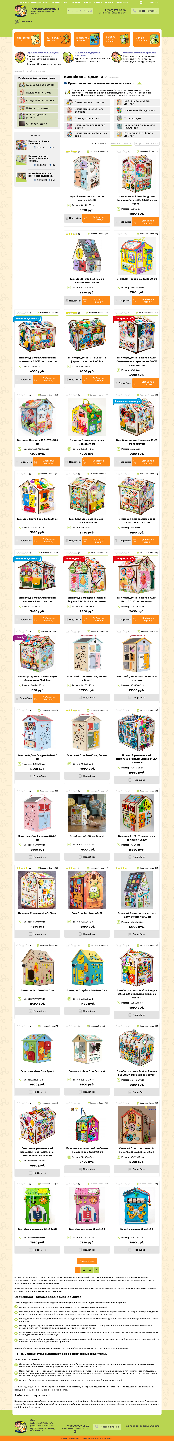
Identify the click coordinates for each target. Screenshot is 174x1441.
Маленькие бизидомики (139, 110)
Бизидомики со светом (89, 102)
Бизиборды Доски (23, 39)
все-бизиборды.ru (46, 11)
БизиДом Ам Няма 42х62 (87, 913)
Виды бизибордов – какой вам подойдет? (40, 174)
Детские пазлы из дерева (111, 39)
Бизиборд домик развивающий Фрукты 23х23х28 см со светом (87, 599)
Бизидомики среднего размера (89, 110)
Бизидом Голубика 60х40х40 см (87, 990)
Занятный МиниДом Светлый (87, 1071)
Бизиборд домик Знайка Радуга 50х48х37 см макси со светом (137, 1073)
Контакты (98, 2)
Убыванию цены (120, 143)
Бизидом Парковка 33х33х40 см (137, 279)
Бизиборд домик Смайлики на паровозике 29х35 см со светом (37, 359)
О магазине (75, 2)
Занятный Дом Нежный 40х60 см (37, 838)
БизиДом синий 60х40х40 (136, 1229)
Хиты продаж (132, 118)
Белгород (155, 2)
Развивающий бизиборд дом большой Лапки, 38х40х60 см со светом (137, 200)
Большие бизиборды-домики (138, 102)
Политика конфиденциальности (142, 1426)
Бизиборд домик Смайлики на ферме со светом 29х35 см (87, 359)
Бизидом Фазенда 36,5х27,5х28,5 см (37, 442)
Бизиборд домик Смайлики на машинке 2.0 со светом (37, 599)
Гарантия (87, 2)
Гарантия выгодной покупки (42, 53)
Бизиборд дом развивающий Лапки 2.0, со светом (137, 521)
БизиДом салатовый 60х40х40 (37, 1229)
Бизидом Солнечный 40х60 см (37, 913)
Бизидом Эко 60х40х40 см (37, 990)
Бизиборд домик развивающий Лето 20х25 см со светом (136, 599)
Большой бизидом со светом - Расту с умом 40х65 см (137, 915)
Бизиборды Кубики (53, 39)
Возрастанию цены (145, 143)
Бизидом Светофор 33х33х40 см (37, 519)
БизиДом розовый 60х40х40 (87, 1229)
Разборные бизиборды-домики (139, 134)
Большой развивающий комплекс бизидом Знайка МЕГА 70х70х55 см (136, 759)
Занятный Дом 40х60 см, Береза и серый (136, 678)
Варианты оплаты (59, 2)
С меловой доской (37, 123)
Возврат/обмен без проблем (139, 53)
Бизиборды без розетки (36, 116)
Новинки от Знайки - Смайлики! (40, 142)
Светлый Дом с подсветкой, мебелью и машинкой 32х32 (136, 1150)
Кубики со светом (37, 108)
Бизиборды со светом (40, 85)
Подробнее (75, 218)
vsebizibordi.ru (70, 1438)
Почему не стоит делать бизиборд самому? (38, 158)
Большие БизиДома (38, 92)
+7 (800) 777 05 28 (114, 10)
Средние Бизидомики (40, 100)
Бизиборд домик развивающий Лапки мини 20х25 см (37, 678)
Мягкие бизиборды (142, 39)
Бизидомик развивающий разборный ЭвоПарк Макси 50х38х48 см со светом (37, 1152)
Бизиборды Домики (82, 39)
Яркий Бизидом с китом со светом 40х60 (87, 198)
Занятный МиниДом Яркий (37, 1071)
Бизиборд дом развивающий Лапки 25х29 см (87, 521)
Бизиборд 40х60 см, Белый (87, 836)
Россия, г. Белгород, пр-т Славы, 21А (42, 1430)
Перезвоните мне (147, 11)
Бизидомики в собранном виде (91, 134)
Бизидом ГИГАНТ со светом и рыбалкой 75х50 (136, 838)
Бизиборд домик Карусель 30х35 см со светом (136, 442)
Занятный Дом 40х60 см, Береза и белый (87, 678)
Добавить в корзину (98, 218)
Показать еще (87, 1261)
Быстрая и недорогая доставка (87, 54)
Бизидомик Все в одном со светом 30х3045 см (87, 281)
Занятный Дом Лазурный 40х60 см (37, 757)
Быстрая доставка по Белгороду (34, 2)
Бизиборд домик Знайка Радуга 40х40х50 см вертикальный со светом (137, 994)
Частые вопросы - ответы (116, 2)
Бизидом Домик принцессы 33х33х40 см (87, 442)
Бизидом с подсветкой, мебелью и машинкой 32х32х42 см (87, 1150)
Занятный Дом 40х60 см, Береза (87, 755)
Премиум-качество (87, 118)
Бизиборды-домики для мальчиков (139, 126)
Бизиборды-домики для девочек (90, 126)
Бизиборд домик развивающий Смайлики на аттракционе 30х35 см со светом (136, 361)
